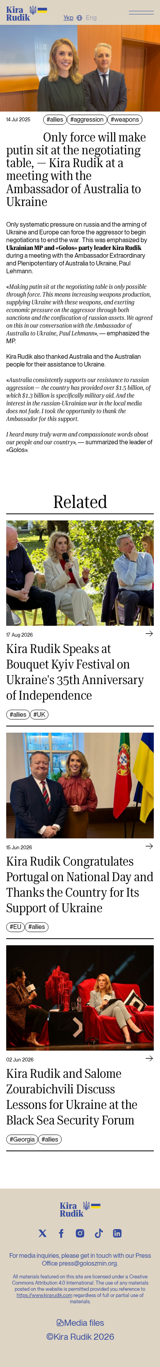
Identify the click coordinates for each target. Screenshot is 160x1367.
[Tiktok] (98, 1233)
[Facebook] (61, 1233)
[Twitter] (42, 1233)
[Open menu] (141, 12)
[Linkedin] (117, 1233)
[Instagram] (80, 1233)
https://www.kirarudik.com (44, 1295)
